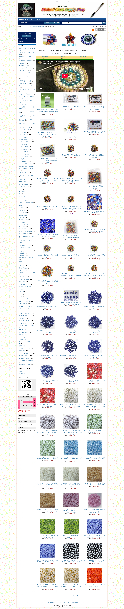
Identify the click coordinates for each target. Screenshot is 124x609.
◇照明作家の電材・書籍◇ (25, 240)
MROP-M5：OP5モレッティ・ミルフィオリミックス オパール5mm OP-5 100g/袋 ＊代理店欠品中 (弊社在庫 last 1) (47, 180)
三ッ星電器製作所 (23, 339)
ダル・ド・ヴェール (24, 134)
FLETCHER (22, 311)
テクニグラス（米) (23, 277)
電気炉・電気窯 (23, 268)
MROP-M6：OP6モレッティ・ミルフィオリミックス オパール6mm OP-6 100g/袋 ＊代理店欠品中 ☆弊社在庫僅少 (71, 180)
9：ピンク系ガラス (23, 161)
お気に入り (38, 19)
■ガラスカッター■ (23, 172)
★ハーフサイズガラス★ (25, 68)
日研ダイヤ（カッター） (25, 348)
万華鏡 (20, 242)
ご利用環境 (75, 602)
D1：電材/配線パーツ (24, 229)
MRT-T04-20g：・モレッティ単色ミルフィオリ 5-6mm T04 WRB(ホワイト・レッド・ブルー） (71, 432)
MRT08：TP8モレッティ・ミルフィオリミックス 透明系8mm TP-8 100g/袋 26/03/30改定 (71, 275)
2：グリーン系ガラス (24, 144)
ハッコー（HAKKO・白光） (25, 353)
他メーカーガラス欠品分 (25, 364)
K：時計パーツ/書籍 (24, 220)
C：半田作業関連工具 (24, 184)
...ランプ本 (21, 291)
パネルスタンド (23, 210)
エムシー (21, 334)
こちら (24, 38)
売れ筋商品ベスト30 (24, 373)
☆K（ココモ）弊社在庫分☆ (26, 94)
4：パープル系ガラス (24, 149)
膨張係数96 (64, 56)
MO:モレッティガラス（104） (26, 261)
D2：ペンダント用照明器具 (25, 231)
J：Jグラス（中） (23, 104)
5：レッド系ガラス (23, 151)
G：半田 (21, 189)
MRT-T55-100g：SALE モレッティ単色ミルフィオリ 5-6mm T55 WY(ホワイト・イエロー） (47, 586)
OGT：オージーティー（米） (26, 85)
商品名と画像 (41, 26)
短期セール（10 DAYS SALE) (26, 56)
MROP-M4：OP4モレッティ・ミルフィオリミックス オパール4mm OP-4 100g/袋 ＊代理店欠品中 (94, 156)
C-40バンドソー (23, 270)
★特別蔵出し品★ (23, 65)
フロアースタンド (23, 205)
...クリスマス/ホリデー (24, 284)
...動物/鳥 (21, 289)
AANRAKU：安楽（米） (25, 301)
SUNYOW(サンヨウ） (24, 332)
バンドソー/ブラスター (24, 279)
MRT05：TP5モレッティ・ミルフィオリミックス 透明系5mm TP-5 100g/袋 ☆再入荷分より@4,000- (71, 255)
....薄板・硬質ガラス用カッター (26, 175)
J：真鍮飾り (22, 222)
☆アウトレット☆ (23, 70)
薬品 (20, 194)
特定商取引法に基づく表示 (54, 602)
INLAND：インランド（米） (26, 323)
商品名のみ (34, 26)
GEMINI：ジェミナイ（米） (25, 313)
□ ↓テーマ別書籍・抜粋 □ (26, 286)
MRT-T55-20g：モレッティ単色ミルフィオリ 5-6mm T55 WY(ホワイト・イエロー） (71, 586)
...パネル (21, 294)
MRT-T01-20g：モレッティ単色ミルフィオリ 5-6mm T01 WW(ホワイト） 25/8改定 (94, 406)
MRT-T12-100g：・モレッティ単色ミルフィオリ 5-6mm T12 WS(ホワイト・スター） (47, 485)
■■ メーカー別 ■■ (25, 298)
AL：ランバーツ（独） (24, 129)
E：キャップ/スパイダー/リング (26, 236)
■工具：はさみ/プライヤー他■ (26, 168)
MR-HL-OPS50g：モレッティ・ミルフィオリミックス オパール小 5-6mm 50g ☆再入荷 (71, 106)
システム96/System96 (24, 247)
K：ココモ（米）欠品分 (25, 358)
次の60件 (75, 595)
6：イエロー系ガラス (24, 154)
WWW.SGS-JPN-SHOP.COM (26, 19)
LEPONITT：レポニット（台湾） (27, 325)
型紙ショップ (22, 217)
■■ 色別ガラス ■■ (25, 137)
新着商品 (21, 371)
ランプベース (22, 207)
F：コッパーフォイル (24, 186)
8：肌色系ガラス (23, 159)
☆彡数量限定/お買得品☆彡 (25, 60)
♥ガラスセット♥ (23, 132)
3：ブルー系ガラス (23, 146)
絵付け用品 (21, 265)
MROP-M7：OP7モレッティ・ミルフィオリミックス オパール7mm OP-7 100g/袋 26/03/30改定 (94, 186)
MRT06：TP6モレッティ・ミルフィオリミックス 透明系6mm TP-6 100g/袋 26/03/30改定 (94, 255)
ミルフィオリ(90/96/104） (25, 250)
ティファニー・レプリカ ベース (27, 72)
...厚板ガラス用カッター (25, 179)
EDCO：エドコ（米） (24, 308)
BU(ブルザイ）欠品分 (24, 355)
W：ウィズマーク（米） (25, 127)
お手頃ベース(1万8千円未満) (26, 203)
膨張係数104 (83, 56)
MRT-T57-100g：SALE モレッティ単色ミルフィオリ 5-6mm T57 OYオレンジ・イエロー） (94, 586)
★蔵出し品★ (22, 63)
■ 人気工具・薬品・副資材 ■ (26, 166)
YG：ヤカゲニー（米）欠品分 (26, 360)
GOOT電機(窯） (23, 318)
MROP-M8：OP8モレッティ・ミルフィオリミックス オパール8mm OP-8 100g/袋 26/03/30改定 (47, 206)
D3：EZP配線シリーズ (24, 233)
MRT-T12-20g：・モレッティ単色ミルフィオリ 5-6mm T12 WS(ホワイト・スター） (71, 485)
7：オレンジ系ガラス (24, 156)
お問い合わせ (66, 602)
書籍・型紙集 (22, 281)
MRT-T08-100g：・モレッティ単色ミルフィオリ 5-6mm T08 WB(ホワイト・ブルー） (71, 458)
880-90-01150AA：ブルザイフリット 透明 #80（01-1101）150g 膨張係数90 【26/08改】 (48, 111)
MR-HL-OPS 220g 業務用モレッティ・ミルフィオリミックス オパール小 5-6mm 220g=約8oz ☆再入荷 (94, 108)
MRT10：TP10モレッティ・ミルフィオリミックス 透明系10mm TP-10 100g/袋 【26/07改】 (94, 275)
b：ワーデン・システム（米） (26, 196)
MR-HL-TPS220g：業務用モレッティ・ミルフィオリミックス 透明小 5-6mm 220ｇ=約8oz (47, 160)
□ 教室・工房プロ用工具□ (25, 181)
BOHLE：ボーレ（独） (24, 306)
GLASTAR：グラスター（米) (26, 316)
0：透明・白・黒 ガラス (25, 139)
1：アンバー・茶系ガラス (25, 142)
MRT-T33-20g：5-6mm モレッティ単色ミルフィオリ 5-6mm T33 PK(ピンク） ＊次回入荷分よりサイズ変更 (94, 511)
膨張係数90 (45, 56)
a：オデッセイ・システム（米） (27, 77)
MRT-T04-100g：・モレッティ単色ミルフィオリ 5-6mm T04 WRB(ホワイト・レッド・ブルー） (47, 432)
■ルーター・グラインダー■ (25, 164)
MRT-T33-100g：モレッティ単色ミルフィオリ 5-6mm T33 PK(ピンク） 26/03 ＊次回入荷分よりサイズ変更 (71, 510)
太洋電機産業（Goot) (24, 346)
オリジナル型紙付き (24, 215)
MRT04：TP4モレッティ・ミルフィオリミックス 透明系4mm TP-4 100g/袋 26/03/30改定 (47, 255)
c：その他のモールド (24, 200)
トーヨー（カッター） (24, 337)
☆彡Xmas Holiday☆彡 (24, 83)
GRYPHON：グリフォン (25, 320)
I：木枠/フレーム (23, 212)
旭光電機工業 (22, 350)
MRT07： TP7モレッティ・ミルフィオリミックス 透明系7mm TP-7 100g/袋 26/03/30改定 (47, 282)
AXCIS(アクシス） (23, 303)
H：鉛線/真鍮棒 (23, 191)
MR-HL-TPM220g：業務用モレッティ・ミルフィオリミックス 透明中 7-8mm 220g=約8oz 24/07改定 (47, 134)
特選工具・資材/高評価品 (25, 81)
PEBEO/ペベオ (22, 329)
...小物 (20, 296)
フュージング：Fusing (24, 245)
